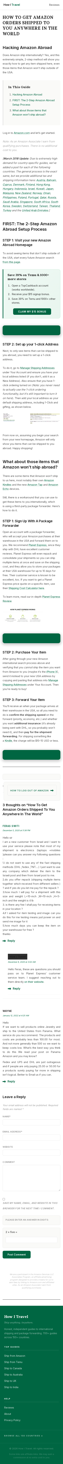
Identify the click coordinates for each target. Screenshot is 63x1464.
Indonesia (20, 188)
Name (7, 1116)
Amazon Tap (35, 484)
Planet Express (38, 545)
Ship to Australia (13, 1374)
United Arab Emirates (35, 210)
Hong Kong (43, 184)
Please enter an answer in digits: (27, 1219)
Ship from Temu (13, 1362)
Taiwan (43, 206)
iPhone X (51, 671)
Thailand (54, 206)
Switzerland (30, 206)
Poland (22, 197)
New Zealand (23, 193)
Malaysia (8, 193)
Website (8, 1146)
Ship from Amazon (14, 1355)
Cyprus (7, 184)
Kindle (8, 740)
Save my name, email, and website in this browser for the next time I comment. (30, 1206)
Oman (46, 193)
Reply (11, 940)
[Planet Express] (31, 616)
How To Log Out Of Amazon (29, 790)
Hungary (8, 188)
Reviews (54, 4)
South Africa (41, 201)
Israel (31, 188)
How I (12, 4)
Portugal (33, 197)
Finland (30, 184)
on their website (34, 981)
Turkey (7, 210)
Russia (52, 197)
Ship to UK (10, 1380)
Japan (49, 188)
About (7, 1413)
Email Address (12, 1131)
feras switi (11, 825)
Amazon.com (22, 133)
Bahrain (51, 180)
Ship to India (11, 1387)
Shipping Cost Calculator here (26, 588)
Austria (40, 180)
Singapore (26, 201)
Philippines (9, 197)
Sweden (16, 206)
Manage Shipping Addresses (37, 368)
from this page (11, 262)
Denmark (18, 184)
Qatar (43, 197)
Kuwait (40, 188)
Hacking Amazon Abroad (27, 94)
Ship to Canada (13, 1368)
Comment (9, 1162)
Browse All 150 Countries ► (23, 1436)
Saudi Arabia (10, 201)
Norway (37, 193)
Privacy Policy (12, 1420)
